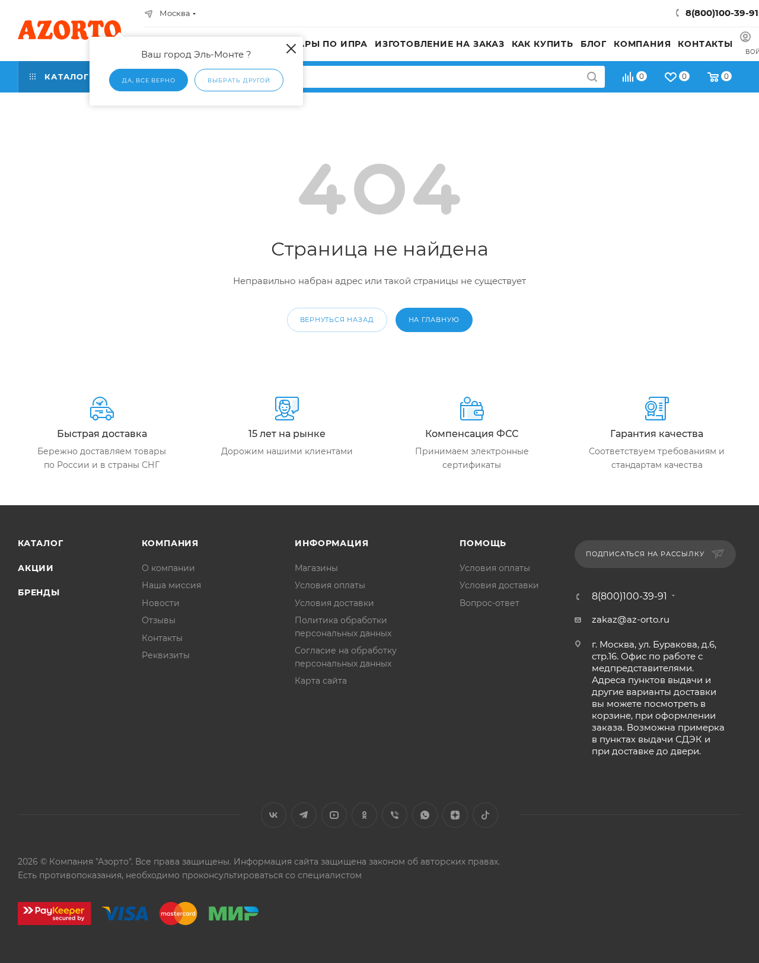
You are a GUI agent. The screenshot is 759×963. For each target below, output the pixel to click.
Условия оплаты (330, 585)
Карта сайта (321, 680)
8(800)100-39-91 (721, 12)
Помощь (483, 543)
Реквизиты (166, 655)
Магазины (316, 568)
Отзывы (159, 620)
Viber (394, 815)
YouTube (334, 815)
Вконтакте (273, 815)
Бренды (39, 592)
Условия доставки (334, 603)
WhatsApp (425, 815)
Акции (36, 568)
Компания (170, 543)
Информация (331, 543)
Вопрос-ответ (489, 603)
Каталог (40, 543)
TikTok (485, 815)
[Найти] (592, 77)
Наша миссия (171, 585)
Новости (161, 603)
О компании (168, 568)
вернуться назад (337, 319)
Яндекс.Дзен (455, 815)
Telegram (304, 815)
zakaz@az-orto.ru (630, 619)
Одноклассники (364, 815)
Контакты (162, 638)
